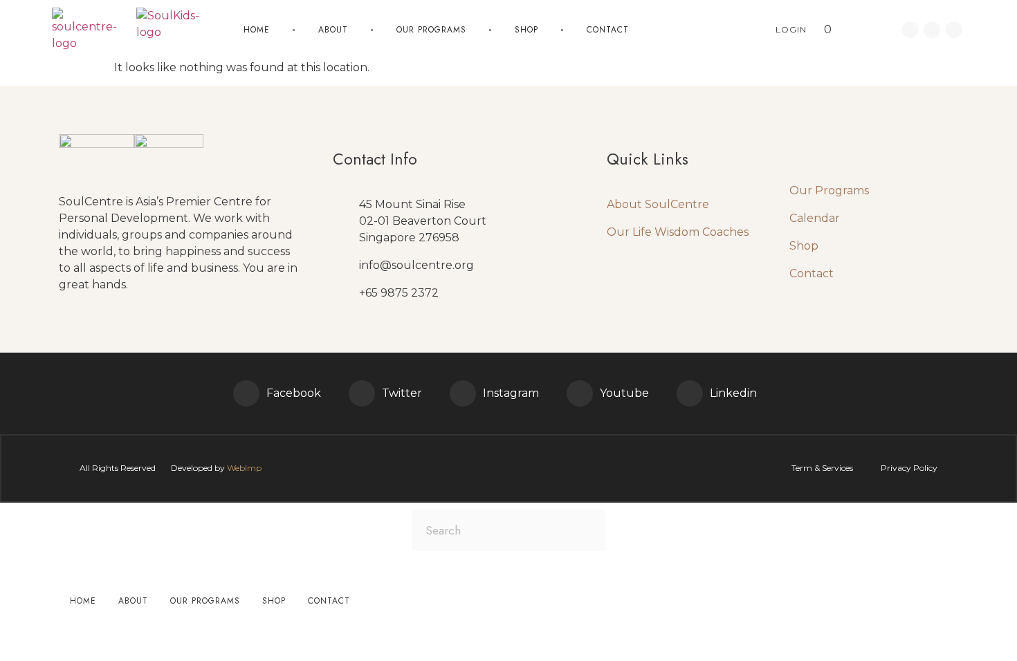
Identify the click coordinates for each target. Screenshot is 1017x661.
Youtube (624, 393)
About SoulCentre (658, 204)
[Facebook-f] (909, 29)
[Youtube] (954, 29)
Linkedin (733, 393)
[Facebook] (246, 393)
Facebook (293, 393)
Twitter (402, 393)
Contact (608, 30)
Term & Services (822, 468)
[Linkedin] (932, 29)
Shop (526, 30)
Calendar (814, 218)
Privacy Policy (909, 468)
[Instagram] (463, 393)
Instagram (511, 393)
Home (257, 30)
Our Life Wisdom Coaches (678, 232)
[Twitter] (362, 393)
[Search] (584, 530)
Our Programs (829, 190)
